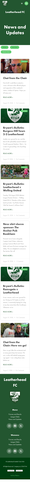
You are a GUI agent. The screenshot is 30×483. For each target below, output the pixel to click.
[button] (22, 3)
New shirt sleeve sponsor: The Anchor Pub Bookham (13, 229)
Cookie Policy (19, 470)
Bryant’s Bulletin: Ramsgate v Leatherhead (13, 289)
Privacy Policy (11, 470)
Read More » (8, 97)
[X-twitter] (20, 425)
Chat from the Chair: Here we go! (15, 343)
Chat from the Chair (15, 78)
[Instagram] (9, 425)
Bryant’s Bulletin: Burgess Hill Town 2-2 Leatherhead (14, 131)
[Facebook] (15, 425)
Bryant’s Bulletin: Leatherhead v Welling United (13, 187)
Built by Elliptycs (15, 475)
